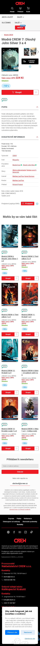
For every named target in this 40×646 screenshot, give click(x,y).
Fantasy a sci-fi (31, 170)
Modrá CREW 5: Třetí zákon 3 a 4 (30, 257)
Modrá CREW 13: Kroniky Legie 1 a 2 (9, 430)
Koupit (18, 92)
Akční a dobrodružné (19, 170)
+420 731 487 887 (9, 603)
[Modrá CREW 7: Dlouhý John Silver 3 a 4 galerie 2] (33, 52)
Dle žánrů (6, 23)
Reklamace (28, 519)
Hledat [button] (12, 11)
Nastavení (28, 632)
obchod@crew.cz (20, 483)
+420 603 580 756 (9, 580)
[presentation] (38, 52)
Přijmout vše (12, 632)
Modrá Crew (17, 165)
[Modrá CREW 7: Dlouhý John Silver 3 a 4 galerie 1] (27, 52)
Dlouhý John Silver (29, 165)
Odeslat (20, 472)
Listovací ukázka (31, 61)
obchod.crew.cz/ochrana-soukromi (19, 509)
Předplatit (29, 204)
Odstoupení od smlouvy (11, 522)
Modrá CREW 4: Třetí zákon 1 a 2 (10, 316)
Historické (16, 172)
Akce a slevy (7, 17)
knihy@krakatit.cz (9, 600)
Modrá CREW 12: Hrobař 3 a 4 (8, 372)
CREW (15, 155)
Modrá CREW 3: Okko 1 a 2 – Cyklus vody (30, 430)
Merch (21, 27)
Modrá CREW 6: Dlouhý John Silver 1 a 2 (10, 258)
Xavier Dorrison (29, 176)
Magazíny (16, 160)
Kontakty (20, 524)
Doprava (11, 519)
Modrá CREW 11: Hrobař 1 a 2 (28, 316)
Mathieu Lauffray (18, 176)
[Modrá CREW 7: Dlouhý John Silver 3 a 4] (10, 59)
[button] (20, 17)
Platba (19, 519)
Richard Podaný (18, 184)
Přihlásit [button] (20, 11)
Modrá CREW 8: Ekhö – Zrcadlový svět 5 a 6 (30, 373)
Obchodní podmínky (30, 522)
